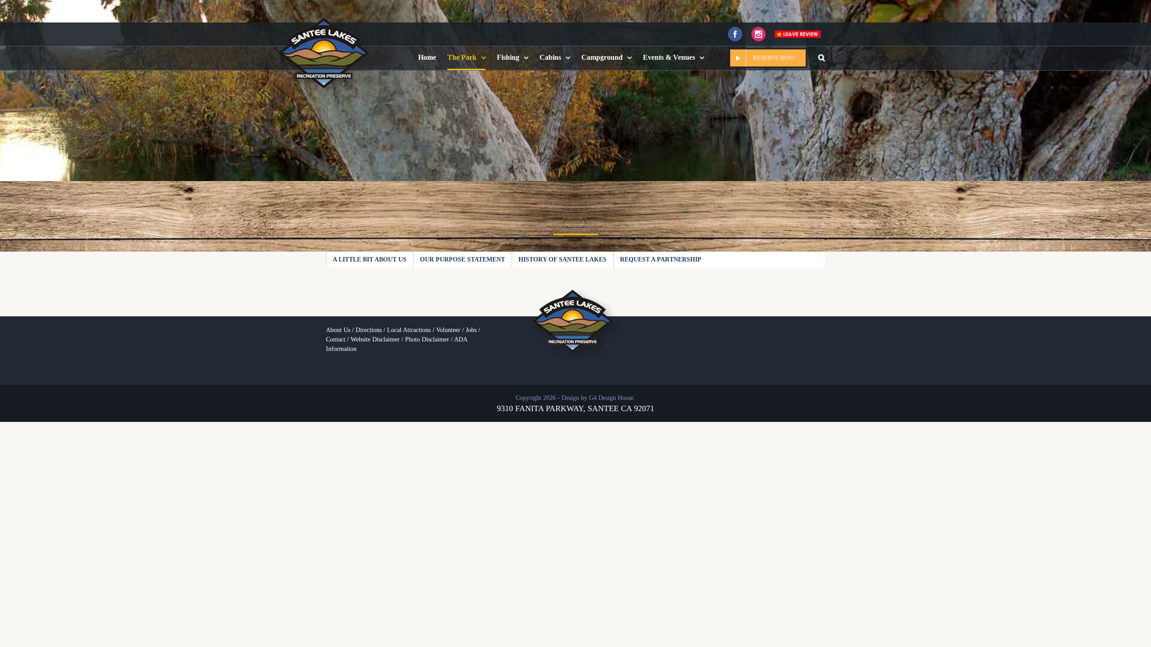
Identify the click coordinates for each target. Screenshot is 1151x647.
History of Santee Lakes (562, 259)
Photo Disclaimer (427, 339)
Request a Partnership (660, 259)
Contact (335, 339)
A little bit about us (369, 259)
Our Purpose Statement (462, 259)
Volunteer (448, 330)
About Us (338, 330)
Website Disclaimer (375, 339)
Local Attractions (409, 330)
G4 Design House (611, 397)
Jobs (471, 330)
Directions (369, 330)
